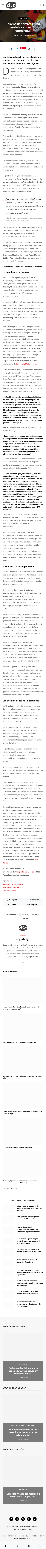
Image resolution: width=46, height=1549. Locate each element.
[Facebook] (11, 1519)
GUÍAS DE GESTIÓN (17, 1425)
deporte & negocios (25, 872)
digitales (35, 914)
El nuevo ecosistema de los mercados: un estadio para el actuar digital (22, 1113)
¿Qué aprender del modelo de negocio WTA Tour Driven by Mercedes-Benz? (23, 1371)
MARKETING (23, 1364)
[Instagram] (23, 1519)
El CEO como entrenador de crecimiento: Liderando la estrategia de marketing (30, 1283)
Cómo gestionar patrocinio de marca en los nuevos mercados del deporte (29, 1208)
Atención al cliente (28, 1526)
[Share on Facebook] (11, 49)
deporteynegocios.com (29, 956)
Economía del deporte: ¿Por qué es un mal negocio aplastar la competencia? (21, 1008)
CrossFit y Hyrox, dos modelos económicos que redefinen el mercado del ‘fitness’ (20, 1182)
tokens (26, 918)
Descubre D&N (12, 1526)
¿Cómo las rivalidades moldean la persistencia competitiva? (23, 1495)
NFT (18, 918)
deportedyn (18, 35)
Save (24, 48)
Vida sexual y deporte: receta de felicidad (17, 1147)
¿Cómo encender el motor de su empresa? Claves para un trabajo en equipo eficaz (30, 1272)
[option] (23, 1357)
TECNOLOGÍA (23, 18)
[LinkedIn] (34, 49)
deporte (25, 914)
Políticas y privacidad (23, 1530)
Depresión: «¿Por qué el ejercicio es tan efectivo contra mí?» (22, 1077)
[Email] (29, 49)
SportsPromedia (9, 890)
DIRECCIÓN (23, 1489)
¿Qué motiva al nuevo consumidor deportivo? (19, 1042)
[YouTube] (29, 1519)
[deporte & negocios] (11, 5)
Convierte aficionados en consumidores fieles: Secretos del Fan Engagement (29, 1304)
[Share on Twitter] (17, 49)
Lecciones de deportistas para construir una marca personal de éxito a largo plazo (28, 1241)
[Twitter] (17, 1519)
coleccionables (12, 914)
